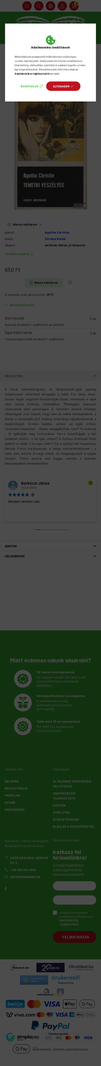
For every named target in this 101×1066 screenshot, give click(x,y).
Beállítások (30, 86)
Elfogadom (61, 86)
